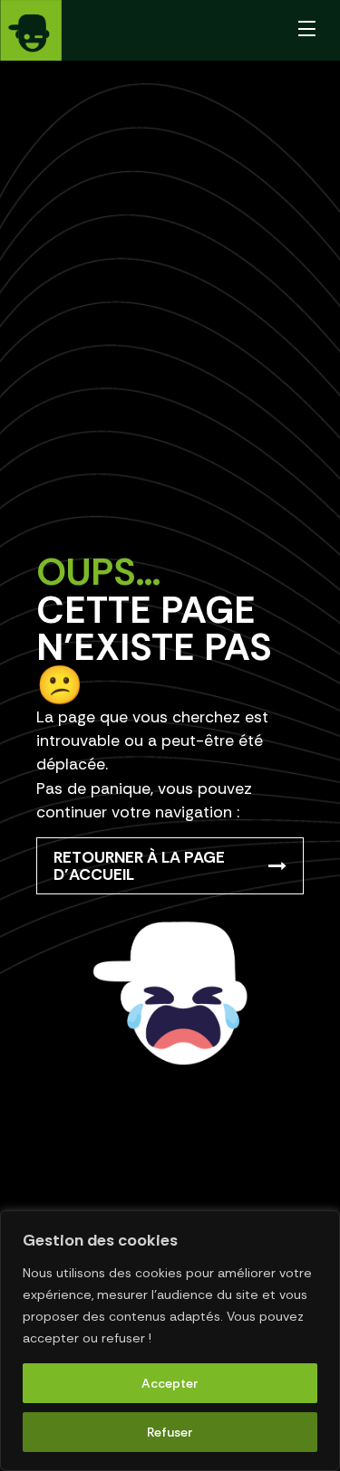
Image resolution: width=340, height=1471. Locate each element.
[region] (170, 1340)
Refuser (170, 1432)
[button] (307, 30)
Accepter (170, 1383)
